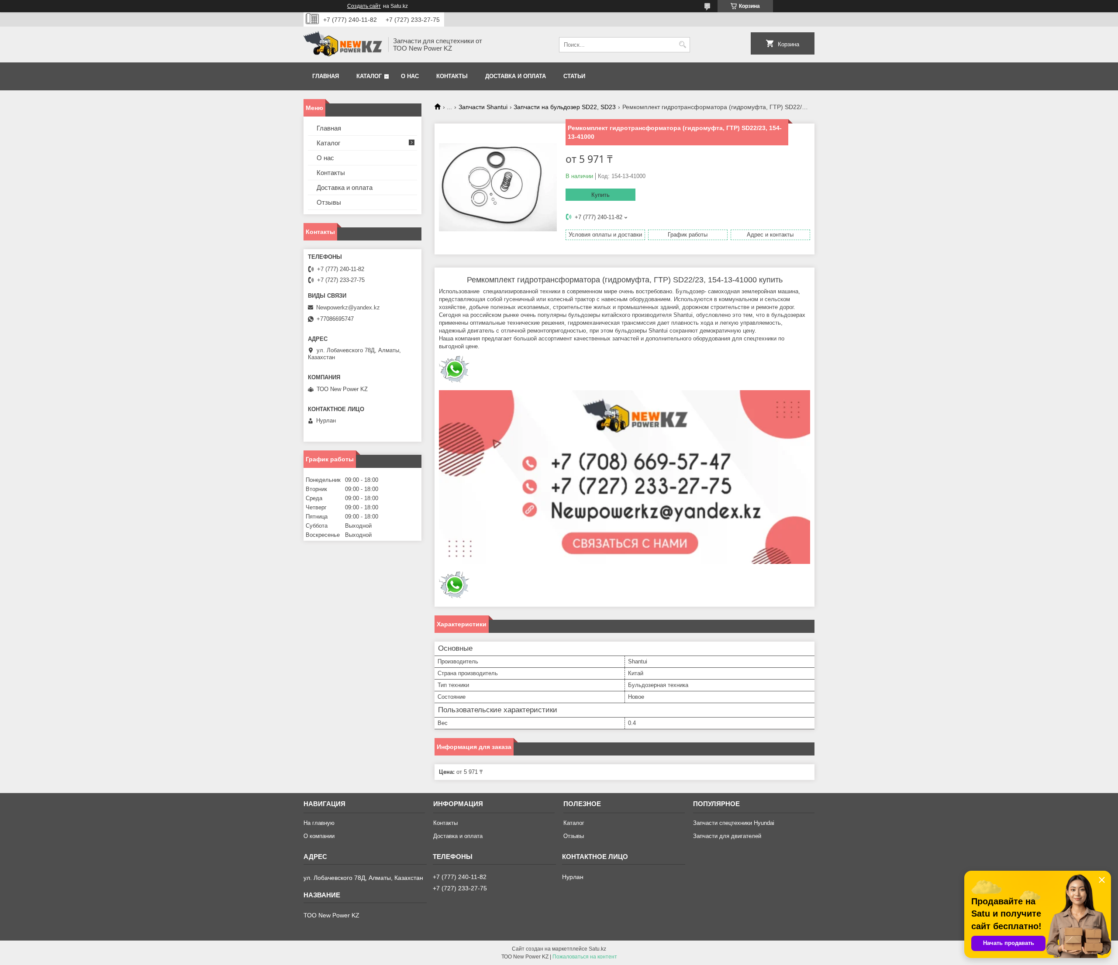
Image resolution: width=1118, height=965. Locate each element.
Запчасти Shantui (483, 106)
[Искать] (682, 44)
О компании (319, 836)
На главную (319, 823)
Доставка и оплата (515, 76)
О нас (410, 76)
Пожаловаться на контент (584, 957)
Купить (600, 195)
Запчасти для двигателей (727, 836)
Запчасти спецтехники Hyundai (733, 823)
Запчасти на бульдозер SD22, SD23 (565, 106)
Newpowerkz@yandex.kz (348, 307)
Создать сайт (364, 6)
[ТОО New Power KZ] (343, 44)
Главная (325, 76)
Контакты (452, 76)
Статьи (574, 76)
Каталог (369, 76)
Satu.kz (597, 949)
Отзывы (329, 202)
